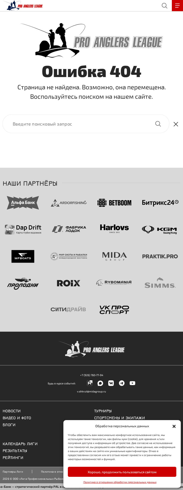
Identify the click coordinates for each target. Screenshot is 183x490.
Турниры (103, 410)
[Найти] (86, 124)
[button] (174, 426)
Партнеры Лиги (13, 471)
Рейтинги (13, 457)
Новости (12, 410)
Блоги (9, 424)
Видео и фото (17, 417)
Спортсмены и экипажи (119, 417)
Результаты (15, 450)
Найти (158, 123)
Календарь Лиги (20, 443)
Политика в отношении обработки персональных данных (119, 482)
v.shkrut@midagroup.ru (91, 391)
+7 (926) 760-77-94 (91, 375)
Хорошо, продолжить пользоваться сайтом (122, 472)
